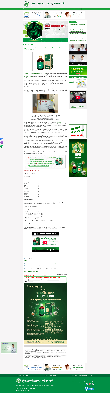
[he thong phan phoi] (78, 87)
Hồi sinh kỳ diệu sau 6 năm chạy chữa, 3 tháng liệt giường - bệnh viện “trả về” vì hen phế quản (78, 106)
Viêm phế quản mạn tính (29, 73)
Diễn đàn (83, 8)
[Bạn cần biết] (78, 137)
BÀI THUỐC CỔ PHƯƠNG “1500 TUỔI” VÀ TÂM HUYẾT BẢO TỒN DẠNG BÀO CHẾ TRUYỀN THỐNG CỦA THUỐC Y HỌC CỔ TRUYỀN (45, 351)
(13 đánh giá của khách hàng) (29, 49)
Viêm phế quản (56, 8)
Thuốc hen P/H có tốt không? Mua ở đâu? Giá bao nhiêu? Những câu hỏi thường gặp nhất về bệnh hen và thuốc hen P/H (45, 359)
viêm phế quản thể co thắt (40, 73)
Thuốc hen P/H (28, 44)
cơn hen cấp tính (28, 76)
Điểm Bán (79, 8)
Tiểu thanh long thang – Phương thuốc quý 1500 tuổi (34, 349)
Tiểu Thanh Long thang (61, 122)
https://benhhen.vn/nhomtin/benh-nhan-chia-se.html (52, 265)
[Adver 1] (78, 75)
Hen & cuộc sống (41, 8)
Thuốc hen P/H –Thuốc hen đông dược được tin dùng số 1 (36, 357)
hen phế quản (33, 88)
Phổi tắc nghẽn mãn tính (64, 8)
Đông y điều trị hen (33, 8)
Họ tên (26, 279)
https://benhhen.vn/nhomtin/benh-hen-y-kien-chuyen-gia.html (46, 263)
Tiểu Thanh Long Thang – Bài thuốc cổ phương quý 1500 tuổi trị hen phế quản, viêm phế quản (42, 354)
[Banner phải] (78, 176)
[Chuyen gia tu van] (78, 64)
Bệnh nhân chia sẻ (48, 8)
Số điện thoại (43, 279)
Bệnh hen (27, 8)
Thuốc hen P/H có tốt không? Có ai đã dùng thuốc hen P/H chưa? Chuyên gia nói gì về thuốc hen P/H (43, 356)
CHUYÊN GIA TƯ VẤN (73, 8)
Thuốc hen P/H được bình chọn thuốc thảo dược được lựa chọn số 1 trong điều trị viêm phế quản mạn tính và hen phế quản (45, 353)
